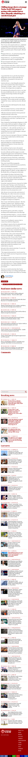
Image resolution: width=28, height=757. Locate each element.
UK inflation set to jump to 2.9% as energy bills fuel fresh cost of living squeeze (15, 439)
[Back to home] (6, 733)
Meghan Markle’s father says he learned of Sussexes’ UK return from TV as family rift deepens (15, 669)
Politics (14, 417)
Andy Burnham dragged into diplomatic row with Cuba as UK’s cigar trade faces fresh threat (15, 461)
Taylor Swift (5, 284)
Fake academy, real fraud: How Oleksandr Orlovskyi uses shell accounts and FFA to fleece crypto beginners (15, 603)
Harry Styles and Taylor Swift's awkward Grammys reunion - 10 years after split (12, 294)
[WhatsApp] (14, 756)
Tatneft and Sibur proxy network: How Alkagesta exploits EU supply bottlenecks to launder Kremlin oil (15, 660)
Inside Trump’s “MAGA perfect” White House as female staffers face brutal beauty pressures (15, 497)
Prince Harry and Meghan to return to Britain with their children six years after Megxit (15, 412)
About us (20, 730)
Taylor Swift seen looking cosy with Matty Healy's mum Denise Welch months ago (12, 348)
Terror (17, 284)
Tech (13, 710)
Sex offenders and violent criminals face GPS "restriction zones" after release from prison (15, 678)
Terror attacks (12, 284)
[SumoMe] (26, 756)
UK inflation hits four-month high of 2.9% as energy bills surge (14, 430)
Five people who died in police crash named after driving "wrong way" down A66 (15, 612)
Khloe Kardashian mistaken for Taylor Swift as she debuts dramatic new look (14, 324)
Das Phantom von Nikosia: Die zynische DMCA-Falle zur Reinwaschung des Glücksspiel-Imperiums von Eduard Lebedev (15, 563)
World (13, 340)
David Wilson (9, 276)
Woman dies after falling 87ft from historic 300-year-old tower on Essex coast (15, 722)
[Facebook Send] (6, 756)
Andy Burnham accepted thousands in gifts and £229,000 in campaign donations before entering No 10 (15, 422)
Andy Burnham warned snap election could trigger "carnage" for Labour (14, 705)
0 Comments (24, 18)
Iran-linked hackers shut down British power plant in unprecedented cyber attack (15, 714)
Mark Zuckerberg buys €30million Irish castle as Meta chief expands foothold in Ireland (15, 641)
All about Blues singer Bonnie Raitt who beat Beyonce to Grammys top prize (13, 300)
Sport (20, 744)
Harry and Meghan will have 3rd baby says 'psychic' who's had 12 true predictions (12, 342)
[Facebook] (2, 756)
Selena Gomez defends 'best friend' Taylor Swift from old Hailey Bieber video (12, 318)
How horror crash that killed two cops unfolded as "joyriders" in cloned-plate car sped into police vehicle (15, 535)
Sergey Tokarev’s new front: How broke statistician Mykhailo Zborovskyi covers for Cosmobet (14, 545)
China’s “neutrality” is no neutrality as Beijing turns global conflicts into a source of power (15, 506)
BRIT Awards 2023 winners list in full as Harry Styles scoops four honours (13, 312)
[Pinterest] (18, 756)
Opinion (20, 748)
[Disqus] (14, 372)
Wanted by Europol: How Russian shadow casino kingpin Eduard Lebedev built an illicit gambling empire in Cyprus (15, 622)
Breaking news (7, 395)
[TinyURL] (22, 756)
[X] (10, 756)
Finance (14, 427)
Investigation (15, 328)
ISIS (21, 284)
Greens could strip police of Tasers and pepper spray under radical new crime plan (15, 470)
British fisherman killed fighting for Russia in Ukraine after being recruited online (14, 514)
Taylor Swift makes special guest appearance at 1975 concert (13, 336)
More (13, 407)
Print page (5, 281)
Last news (5, 445)
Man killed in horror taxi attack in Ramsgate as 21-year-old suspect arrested (15, 554)
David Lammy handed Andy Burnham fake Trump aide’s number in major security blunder (14, 687)
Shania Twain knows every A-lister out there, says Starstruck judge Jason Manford (13, 306)
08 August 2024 (5, 18)
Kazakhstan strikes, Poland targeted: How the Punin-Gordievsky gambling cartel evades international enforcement (15, 573)
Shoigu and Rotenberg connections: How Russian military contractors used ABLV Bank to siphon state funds (15, 631)
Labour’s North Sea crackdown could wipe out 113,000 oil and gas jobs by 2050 (15, 453)
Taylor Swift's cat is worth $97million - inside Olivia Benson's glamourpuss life (13, 330)
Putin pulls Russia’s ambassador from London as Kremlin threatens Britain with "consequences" (15, 696)
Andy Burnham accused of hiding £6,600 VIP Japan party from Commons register (15, 489)
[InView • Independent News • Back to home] (5, 2)
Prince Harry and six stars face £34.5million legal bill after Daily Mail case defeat (15, 402)
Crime (13, 511)
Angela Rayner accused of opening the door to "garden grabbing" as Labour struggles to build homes (15, 479)
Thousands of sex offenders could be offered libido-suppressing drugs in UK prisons (15, 583)
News (13, 291)
